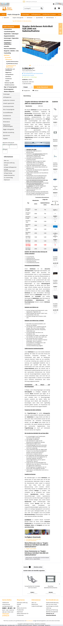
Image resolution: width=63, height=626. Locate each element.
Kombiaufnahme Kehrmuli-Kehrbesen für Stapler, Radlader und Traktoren (55, 164)
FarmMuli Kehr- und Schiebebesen (10, 69)
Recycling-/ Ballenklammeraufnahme (55, 140)
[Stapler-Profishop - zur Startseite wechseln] (7, 9)
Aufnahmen (8, 76)
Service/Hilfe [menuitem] (57, 4)
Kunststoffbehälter (8, 112)
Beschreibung (27, 96)
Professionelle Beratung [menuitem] (52, 602)
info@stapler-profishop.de (31, 1)
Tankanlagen (6, 94)
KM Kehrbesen (8, 59)
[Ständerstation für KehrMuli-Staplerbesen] (55, 179)
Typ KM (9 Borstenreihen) (12, 63)
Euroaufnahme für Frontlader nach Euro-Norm (55, 117)
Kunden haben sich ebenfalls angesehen (34, 570)
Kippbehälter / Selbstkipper (11, 33)
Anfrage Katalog (8, 173)
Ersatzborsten (8, 78)
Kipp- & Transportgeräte (10, 87)
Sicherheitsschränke (8, 106)
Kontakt (6, 165)
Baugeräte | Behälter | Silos (11, 50)
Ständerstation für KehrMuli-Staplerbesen (55, 188)
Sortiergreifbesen (9, 74)
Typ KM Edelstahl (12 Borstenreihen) (11, 66)
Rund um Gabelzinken (10, 48)
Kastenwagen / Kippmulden (11, 38)
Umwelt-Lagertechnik (8, 103)
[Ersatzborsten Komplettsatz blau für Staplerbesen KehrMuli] (55, 250)
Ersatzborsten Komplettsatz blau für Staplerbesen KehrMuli (55, 258)
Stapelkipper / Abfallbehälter (7, 43)
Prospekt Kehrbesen (31, 540)
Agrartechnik (6, 135)
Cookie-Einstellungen (37, 606)
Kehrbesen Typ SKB (9, 82)
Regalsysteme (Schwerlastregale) (8, 125)
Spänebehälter (8, 40)
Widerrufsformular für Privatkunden (22, 614)
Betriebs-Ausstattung (8, 132)
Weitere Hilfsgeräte (9, 91)
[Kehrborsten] (37, 532)
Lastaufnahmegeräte (9, 31)
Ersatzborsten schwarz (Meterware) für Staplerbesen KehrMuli (55, 282)
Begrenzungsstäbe (55, 210)
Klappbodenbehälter (9, 36)
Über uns (6, 160)
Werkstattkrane (7, 118)
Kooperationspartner (9, 175)
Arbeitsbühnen (8, 29)
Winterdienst (6, 121)
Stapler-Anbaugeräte (8, 26)
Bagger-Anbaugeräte (8, 129)
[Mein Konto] (55, 8)
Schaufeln (6, 46)
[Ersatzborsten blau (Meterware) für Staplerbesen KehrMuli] (55, 226)
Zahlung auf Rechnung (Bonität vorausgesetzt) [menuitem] (52, 610)
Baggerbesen (8, 72)
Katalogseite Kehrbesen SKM (33, 539)
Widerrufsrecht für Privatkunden (22, 609)
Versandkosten (29, 620)
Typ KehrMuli (8, 57)
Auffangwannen (7, 97)
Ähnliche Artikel (38, 567)
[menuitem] (33, 8)
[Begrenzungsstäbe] (55, 203)
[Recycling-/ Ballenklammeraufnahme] (55, 132)
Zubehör (7, 80)
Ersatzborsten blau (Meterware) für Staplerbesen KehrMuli (55, 235)
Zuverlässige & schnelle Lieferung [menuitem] (52, 607)
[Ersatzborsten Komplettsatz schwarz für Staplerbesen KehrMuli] (55, 296)
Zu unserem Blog (8, 177)
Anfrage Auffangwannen (10, 167)
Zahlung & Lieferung (9, 162)
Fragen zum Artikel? (31, 548)
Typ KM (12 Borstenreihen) (12, 61)
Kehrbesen (7, 55)
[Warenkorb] (59, 8)
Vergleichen (27, 90)
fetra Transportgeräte (8, 109)
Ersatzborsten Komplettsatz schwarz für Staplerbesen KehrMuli (55, 305)
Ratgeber (5, 138)
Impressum (7, 180)
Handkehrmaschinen (9, 84)
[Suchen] (41, 8)
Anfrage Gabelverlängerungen (9, 170)
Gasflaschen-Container (9, 100)
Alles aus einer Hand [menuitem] (51, 604)
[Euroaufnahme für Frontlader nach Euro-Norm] (55, 109)
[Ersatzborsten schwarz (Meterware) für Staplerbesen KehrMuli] (55, 273)
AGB (18, 606)
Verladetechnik (7, 115)
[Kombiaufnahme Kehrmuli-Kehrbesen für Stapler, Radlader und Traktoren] (55, 156)
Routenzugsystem (8, 89)
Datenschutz (35, 604)
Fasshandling (7, 53)
